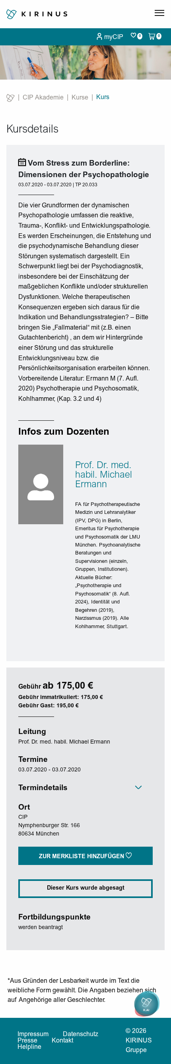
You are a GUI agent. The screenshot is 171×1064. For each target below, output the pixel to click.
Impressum (33, 1034)
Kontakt (62, 1041)
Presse (27, 1041)
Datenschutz (80, 1034)
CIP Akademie (43, 98)
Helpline (29, 1047)
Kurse (80, 98)
